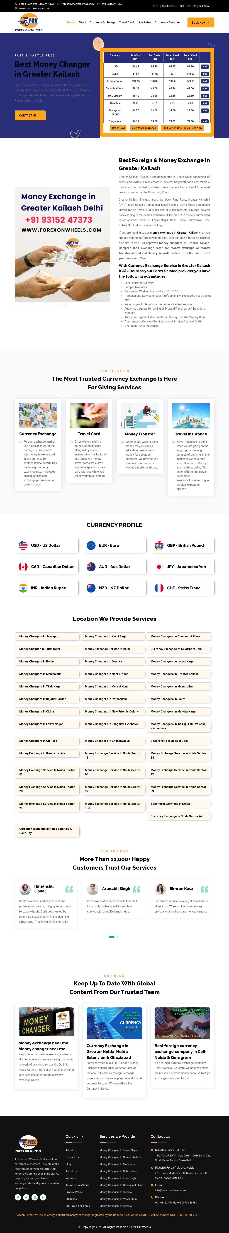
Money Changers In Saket (168, 699)
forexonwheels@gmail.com (78, 4)
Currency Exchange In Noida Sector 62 (176, 816)
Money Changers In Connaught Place (176, 636)
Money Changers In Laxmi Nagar (41, 724)
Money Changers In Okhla (36, 711)
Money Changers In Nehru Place (106, 674)
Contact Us (169, 6)
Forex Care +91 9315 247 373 (36, 4)
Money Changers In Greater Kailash (175, 674)
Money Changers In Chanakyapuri (107, 741)
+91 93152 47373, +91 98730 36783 (176, 1202)
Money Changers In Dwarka (103, 661)
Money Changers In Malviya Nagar (174, 711)
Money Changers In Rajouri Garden (42, 699)
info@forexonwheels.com (170, 1190)
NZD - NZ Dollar (114, 588)
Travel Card (126, 22)
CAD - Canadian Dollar (52, 566)
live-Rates (71, 1178)
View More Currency (144, 128)
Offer (155, 6)
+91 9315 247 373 (112, 4)
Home (71, 22)
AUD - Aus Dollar (114, 566)
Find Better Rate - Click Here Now (182, 128)
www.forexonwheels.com (34, 8)
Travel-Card (72, 1171)
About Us (71, 1150)
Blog (68, 1164)
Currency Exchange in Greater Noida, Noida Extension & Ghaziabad (109, 1051)
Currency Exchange (102, 22)
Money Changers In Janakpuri (39, 636)
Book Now (198, 22)
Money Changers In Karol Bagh (105, 636)
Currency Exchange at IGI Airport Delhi (176, 649)
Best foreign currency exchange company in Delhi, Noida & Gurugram (181, 1051)
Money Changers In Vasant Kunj (106, 686)
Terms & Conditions (77, 1185)
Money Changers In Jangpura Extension (111, 724)
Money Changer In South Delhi (39, 649)
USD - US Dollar (45, 545)
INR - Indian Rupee (48, 588)
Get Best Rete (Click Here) (195, 6)
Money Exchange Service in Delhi (107, 649)
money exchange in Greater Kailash (174, 232)
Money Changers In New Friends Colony (112, 711)
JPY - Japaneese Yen (186, 566)
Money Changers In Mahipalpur (40, 674)
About (82, 22)
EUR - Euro (109, 545)
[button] (111, 937)
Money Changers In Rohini (36, 661)
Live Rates (144, 22)
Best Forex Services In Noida (170, 803)
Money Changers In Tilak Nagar (40, 686)
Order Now (118, 128)
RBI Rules (71, 1199)
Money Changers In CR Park (38, 741)
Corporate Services (167, 22)
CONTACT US (28, 115)
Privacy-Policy (74, 1192)
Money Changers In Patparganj (106, 699)
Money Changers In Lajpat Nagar (173, 661)
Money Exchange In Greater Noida (42, 753)
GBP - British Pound (185, 545)
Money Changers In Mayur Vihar (172, 686)
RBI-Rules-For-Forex (78, 1206)
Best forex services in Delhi (169, 741)
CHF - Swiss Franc (184, 588)
